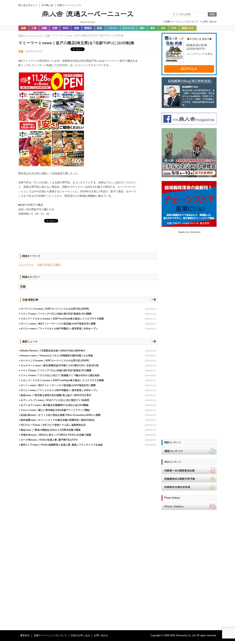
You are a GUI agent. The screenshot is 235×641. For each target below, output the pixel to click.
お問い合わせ (101, 635)
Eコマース (128, 28)
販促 (99, 28)
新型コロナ (188, 28)
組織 (23, 28)
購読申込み (189, 69)
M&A (65, 28)
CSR (173, 28)
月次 (163, 28)
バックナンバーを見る (200, 54)
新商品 (88, 28)
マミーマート (26, 264)
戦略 (44, 28)
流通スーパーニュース (30, 35)
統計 (142, 28)
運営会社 (25, 635)
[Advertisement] (88, 240)
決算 (55, 28)
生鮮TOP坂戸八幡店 (49, 264)
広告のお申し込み (80, 635)
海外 (152, 28)
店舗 (76, 28)
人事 (34, 28)
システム (112, 28)
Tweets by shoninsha (189, 232)
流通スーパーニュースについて (50, 635)
